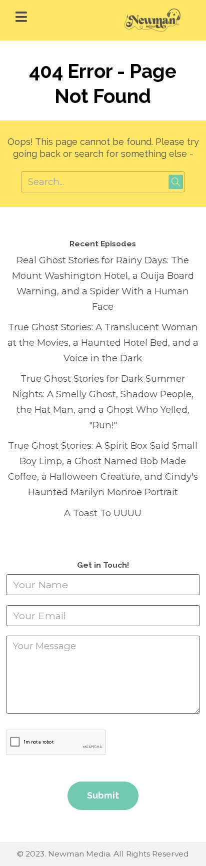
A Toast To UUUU (103, 513)
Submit (103, 795)
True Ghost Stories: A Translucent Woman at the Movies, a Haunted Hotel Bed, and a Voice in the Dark (103, 342)
